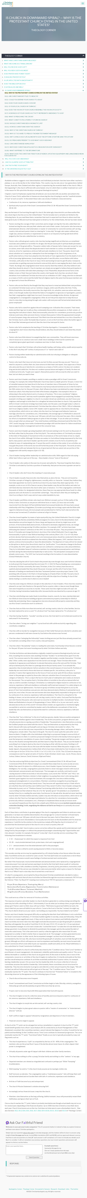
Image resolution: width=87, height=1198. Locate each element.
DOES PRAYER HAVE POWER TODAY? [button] (17, 74)
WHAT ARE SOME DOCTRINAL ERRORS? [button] (18, 64)
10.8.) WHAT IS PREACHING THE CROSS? (19, 116)
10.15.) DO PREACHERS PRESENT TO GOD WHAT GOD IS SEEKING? (28, 140)
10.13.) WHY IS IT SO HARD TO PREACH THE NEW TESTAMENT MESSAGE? (31, 133)
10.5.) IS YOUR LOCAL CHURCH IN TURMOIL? (20, 106)
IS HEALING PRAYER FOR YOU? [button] (15, 77)
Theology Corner (28, 1189)
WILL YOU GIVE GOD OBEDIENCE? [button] (17, 159)
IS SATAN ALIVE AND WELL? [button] (13, 87)
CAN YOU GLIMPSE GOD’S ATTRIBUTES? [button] (19, 162)
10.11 (52, 1111)
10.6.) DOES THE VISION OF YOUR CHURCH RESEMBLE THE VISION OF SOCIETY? (33, 110)
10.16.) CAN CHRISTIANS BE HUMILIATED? (19, 144)
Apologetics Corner (15, 1189)
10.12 (57, 1111)
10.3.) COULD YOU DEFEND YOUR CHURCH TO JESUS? (23, 100)
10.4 (23, 1111)
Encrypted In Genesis (42, 1189)
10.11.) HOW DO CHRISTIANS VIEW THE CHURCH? (22, 127)
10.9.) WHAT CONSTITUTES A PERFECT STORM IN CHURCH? (26, 120)
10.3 (20, 1111)
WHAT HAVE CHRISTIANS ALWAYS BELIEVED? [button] (20, 60)
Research (54, 1189)
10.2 (16, 1111)
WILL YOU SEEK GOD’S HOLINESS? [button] (16, 70)
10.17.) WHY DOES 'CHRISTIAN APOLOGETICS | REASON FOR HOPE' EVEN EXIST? (33, 147)
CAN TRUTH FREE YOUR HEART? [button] (16, 165)
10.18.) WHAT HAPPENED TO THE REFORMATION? (22, 150)
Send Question (34, 1157)
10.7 (35, 1111)
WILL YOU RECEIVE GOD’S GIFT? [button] (15, 67)
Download (61, 1189)
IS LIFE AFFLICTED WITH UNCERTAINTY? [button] (18, 80)
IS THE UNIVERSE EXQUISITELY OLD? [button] (18, 169)
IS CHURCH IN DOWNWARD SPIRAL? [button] (17, 90)
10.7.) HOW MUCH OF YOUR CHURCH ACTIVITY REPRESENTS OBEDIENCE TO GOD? (34, 113)
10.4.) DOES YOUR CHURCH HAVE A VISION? (20, 103)
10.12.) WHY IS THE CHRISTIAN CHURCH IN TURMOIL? (24, 130)
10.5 (27, 1111)
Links (67, 1189)
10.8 (39, 1111)
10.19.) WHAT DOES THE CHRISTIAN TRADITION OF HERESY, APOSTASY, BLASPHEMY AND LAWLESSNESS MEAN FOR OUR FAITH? (44, 154)
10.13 (64, 1111)
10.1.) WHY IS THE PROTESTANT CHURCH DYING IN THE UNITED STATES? (31, 93)
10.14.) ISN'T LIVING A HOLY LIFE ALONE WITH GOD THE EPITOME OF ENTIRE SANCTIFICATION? (39, 137)
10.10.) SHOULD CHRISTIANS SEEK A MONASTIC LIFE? (24, 123)
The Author (74, 1189)
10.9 (42, 1111)
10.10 (47, 1111)
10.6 (31, 1111)
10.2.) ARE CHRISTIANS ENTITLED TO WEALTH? (21, 96)
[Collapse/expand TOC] (83, 55)
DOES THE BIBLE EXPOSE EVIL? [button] (15, 84)
